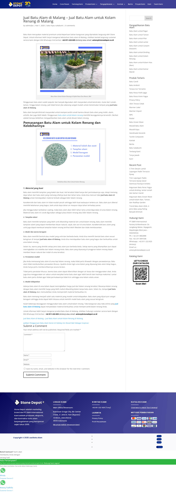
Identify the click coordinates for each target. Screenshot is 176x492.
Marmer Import (135, 111)
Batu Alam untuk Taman (139, 35)
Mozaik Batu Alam (136, 126)
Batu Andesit (134, 85)
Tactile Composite (136, 137)
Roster (131, 118)
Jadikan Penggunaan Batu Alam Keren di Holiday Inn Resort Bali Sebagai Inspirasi (56, 323)
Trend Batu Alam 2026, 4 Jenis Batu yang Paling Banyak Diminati (139, 209)
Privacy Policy (134, 100)
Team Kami (158, 4)
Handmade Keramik (137, 133)
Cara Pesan (64, 4)
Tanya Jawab (134, 155)
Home (55, 4)
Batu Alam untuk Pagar (138, 31)
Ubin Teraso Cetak (136, 104)
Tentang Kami (77, 4)
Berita (130, 4)
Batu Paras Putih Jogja (138, 93)
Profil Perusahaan (99, 422)
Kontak (120, 4)
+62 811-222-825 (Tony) (101, 407)
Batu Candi (133, 81)
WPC (131, 115)
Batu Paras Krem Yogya (138, 96)
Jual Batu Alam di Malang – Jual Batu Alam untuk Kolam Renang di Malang (53, 318)
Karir (149, 4)
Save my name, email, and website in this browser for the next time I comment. (58, 369)
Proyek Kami (140, 4)
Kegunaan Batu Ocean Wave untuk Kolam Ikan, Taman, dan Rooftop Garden (140, 200)
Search (148, 18)
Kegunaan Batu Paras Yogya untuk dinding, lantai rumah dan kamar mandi (140, 190)
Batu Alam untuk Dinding (139, 52)
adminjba (29, 25)
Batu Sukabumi (135, 148)
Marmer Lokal (134, 107)
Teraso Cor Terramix (137, 89)
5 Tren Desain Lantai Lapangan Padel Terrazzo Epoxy (139, 172)
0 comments (70, 25)
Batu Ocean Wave (136, 122)
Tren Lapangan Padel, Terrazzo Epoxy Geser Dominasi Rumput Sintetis (139, 181)
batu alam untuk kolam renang (70, 115)
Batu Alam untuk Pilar (138, 38)
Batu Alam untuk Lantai (138, 42)
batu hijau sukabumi (55, 25)
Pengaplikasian (106, 4)
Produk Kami (90, 4)
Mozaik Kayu (134, 129)
